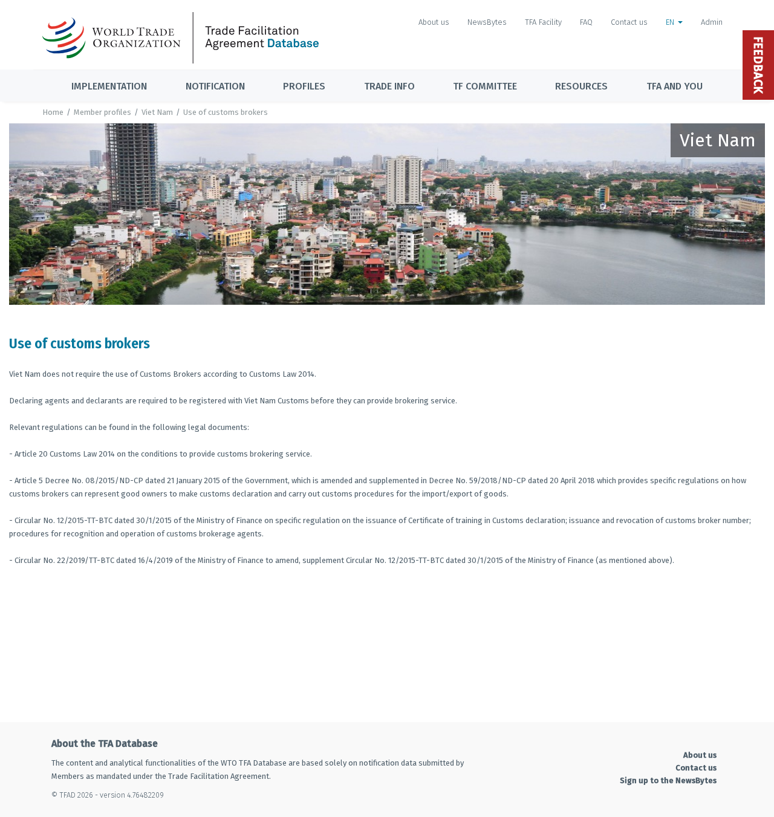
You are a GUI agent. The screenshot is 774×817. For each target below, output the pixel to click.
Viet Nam (157, 112)
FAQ (586, 22)
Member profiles (102, 112)
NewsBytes (487, 22)
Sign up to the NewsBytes (668, 780)
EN (671, 22)
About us (433, 22)
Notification (215, 86)
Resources (581, 86)
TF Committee (485, 86)
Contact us (629, 22)
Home (52, 112)
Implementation (109, 86)
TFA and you (674, 86)
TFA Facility (543, 22)
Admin (712, 22)
